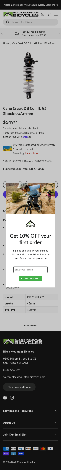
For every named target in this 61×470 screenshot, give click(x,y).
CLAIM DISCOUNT (30, 278)
